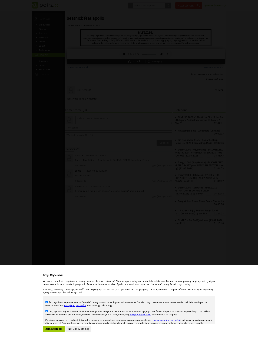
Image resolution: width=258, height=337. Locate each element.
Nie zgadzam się (78, 328)
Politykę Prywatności (75, 305)
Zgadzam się (53, 328)
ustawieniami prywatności (167, 320)
